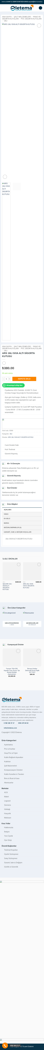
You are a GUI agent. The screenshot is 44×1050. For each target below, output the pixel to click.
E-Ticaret (24, 1046)
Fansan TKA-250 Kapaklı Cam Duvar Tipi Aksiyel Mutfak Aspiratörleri (12, 671)
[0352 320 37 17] (5, 1045)
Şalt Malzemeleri (22, 17)
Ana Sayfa (7, 17)
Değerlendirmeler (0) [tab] (12, 527)
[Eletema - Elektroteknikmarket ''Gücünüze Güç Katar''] (22, 8)
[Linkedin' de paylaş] (16, 442)
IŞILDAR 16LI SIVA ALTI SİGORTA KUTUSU (7, 586)
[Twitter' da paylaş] (9, 442)
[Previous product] (4, 363)
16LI (5, 21)
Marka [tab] (6, 523)
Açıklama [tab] (7, 510)
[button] (3, 7)
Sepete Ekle (24, 379)
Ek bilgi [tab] (7, 518)
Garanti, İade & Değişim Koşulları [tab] (17, 532)
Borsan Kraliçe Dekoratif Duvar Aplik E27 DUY (32, 670)
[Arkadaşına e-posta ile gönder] (11, 442)
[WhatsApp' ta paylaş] (3, 442)
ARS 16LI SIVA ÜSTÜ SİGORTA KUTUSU (28, 585)
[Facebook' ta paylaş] (6, 442)
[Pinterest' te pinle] (14, 442)
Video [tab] (6, 514)
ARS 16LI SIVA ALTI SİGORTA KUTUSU (20, 437)
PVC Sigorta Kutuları (31, 19)
